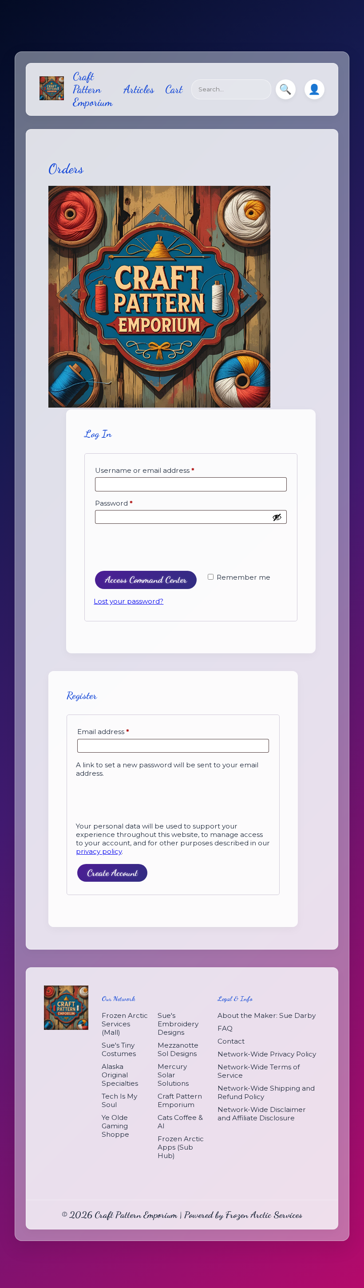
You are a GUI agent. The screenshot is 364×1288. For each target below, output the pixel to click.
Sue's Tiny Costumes (119, 1049)
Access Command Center (146, 579)
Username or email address (144, 470)
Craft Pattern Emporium (92, 89)
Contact (231, 1041)
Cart (173, 89)
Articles (138, 89)
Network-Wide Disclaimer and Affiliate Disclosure (262, 1113)
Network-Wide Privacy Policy (267, 1054)
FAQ (225, 1028)
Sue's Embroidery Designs (178, 1024)
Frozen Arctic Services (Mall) (125, 1024)
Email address (103, 731)
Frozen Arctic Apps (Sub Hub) (181, 1147)
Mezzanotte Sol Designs (178, 1049)
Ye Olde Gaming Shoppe (115, 1126)
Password (114, 503)
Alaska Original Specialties (120, 1075)
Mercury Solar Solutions (173, 1075)
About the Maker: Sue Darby (267, 1015)
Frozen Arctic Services (264, 1214)
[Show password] (277, 517)
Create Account (112, 872)
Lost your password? (128, 601)
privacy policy (99, 851)
